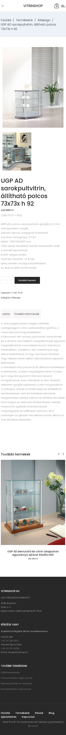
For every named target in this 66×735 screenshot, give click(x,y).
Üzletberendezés (10, 672)
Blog (51, 713)
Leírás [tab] (6, 314)
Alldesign (44, 20)
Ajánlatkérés (8, 717)
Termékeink (24, 20)
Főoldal (6, 20)
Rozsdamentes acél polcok (16, 689)
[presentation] (59, 454)
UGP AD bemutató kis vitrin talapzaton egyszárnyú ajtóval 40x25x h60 (33, 553)
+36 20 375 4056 (10, 648)
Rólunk (39, 713)
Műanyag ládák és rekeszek (16, 683)
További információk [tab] (26, 314)
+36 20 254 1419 (9, 640)
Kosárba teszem (27, 280)
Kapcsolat (28, 717)
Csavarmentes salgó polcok (16, 678)
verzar (34, 725)
